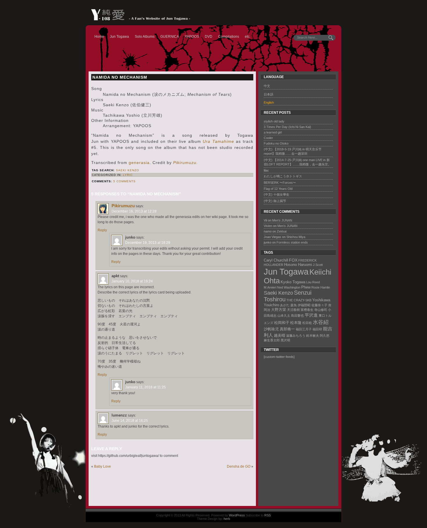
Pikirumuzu (184, 162)
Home (99, 37)
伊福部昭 (304, 305)
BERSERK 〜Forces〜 (280, 182)
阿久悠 (324, 335)
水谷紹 (321, 322)
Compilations (228, 37)
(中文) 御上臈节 (275, 201)
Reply (102, 230)
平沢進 (311, 315)
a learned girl (273, 132)
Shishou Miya (295, 237)
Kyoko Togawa (293, 282)
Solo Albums (145, 37)
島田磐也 (297, 315)
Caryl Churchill (276, 260)
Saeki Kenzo (127, 170)
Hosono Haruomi (298, 264)
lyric (128, 174)
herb (227, 518)
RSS (267, 515)
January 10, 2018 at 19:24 (132, 281)
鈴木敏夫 (312, 335)
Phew (306, 287)
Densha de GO (238, 466)
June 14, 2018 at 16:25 (130, 421)
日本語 (268, 94)
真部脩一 (287, 329)
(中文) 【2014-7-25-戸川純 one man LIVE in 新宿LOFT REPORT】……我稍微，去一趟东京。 (297, 162)
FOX (293, 260)
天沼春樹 (293, 309)
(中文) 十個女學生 (276, 194)
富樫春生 (307, 309)
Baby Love (102, 466)
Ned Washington (288, 287)
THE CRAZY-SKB (298, 300)
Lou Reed (313, 282)
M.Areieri (270, 287)
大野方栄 (278, 309)
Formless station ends (292, 242)
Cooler (268, 138)
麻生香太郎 (272, 340)
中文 (267, 86)
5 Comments (124, 181)
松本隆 (296, 322)
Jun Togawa (119, 37)
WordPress (237, 515)
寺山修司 (320, 309)
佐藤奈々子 (319, 305)
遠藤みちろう (295, 335)
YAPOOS (192, 37)
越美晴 (279, 335)
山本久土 (283, 315)
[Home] (138, 14)
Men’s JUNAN (282, 220)
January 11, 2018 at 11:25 (145, 387)
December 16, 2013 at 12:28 (134, 211)
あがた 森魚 (288, 305)
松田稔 (307, 323)
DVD (208, 37)
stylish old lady (274, 121)
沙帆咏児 (271, 329)
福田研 (317, 329)
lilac (266, 170)
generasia (139, 162)
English (269, 102)
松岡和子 (281, 322)
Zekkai (281, 231)
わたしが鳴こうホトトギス (283, 176)
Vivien (268, 226)
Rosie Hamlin (320, 287)
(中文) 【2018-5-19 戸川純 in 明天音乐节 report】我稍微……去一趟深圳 (293, 151)
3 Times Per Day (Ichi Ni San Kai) (287, 127)
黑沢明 (285, 340)
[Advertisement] (296, 433)
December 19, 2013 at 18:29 (147, 243)
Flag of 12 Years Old (278, 188)
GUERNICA (169, 37)
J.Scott (318, 264)
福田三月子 (304, 329)
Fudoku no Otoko (276, 143)
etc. (247, 37)
